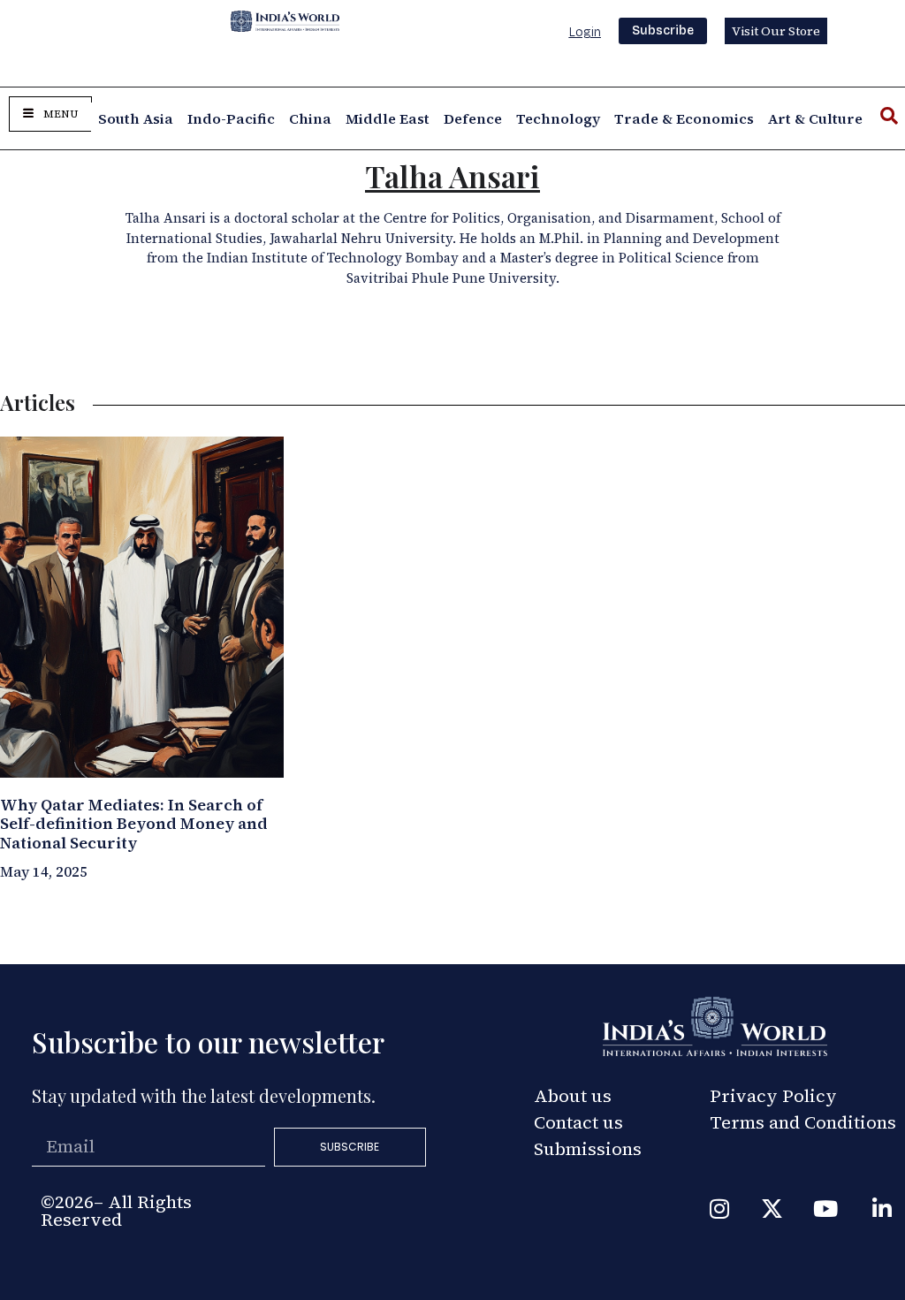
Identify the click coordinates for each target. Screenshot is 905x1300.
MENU (60, 114)
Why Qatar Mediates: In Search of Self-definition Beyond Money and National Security (134, 824)
